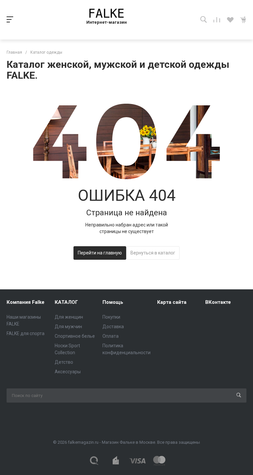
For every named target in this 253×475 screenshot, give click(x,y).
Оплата (110, 336)
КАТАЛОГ (66, 302)
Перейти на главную (100, 252)
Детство (64, 362)
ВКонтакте (218, 302)
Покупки (111, 317)
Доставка (113, 326)
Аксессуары (68, 371)
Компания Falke (25, 302)
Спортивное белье (75, 336)
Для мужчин (68, 326)
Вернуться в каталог (152, 252)
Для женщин (69, 317)
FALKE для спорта (25, 333)
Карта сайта (171, 302)
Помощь (112, 302)
